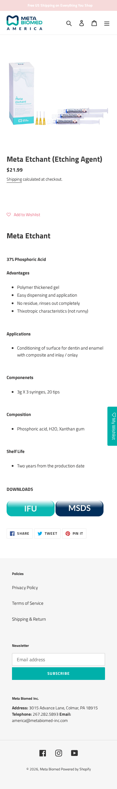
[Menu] (106, 22)
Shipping (14, 179)
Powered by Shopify (76, 769)
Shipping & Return (29, 619)
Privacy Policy (25, 587)
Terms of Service (28, 603)
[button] (23, 214)
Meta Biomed (50, 769)
